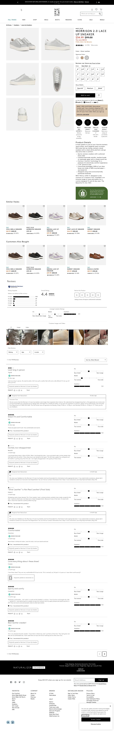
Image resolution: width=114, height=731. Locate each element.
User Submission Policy (93, 699)
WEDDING (68, 20)
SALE (91, 20)
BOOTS (57, 20)
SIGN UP (80, 669)
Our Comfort (16, 693)
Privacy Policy (90, 693)
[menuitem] (12, 20)
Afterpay (52, 703)
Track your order (54, 707)
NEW (23, 20)
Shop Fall (76, 1)
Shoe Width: (80, 85)
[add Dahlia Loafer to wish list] (105, 246)
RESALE (102, 20)
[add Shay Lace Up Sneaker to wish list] (84, 206)
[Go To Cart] (101, 9)
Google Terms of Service (86, 685)
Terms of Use (90, 695)
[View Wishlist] (96, 9)
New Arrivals (15, 707)
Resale (32, 699)
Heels (13, 702)
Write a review (94, 45)
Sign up (101, 680)
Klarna (51, 702)
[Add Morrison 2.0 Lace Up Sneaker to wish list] (98, 95)
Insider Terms (72, 697)
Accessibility (90, 697)
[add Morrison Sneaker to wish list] (44, 206)
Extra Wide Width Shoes (19, 695)
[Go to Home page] (57, 12)
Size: (77, 66)
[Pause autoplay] (99, 2)
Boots (14, 699)
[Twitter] (19, 683)
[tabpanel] (57, 1)
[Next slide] (96, 2)
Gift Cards (15, 706)
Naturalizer (52, 695)
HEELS (46, 20)
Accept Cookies (96, 719)
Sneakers (14, 704)
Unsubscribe (52, 705)
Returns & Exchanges (55, 709)
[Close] (110, 706)
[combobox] (91, 14)
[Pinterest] (15, 683)
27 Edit (51, 693)
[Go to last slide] (17, 2)
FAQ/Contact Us (54, 716)
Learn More (71, 695)
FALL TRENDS (12, 20)
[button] (17, 20)
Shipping (51, 712)
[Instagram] (23, 683)
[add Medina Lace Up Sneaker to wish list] (64, 206)
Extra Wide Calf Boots (18, 697)
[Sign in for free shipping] (92, 9)
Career (33, 695)
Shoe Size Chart (54, 714)
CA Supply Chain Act (92, 700)
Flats (13, 700)
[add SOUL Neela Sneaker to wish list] (23, 206)
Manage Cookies (91, 702)
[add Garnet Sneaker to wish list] (105, 206)
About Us (33, 693)
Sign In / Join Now (73, 693)
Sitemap (33, 697)
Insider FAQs (71, 699)
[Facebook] (11, 683)
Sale (13, 709)
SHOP (35, 20)
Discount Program (54, 711)
